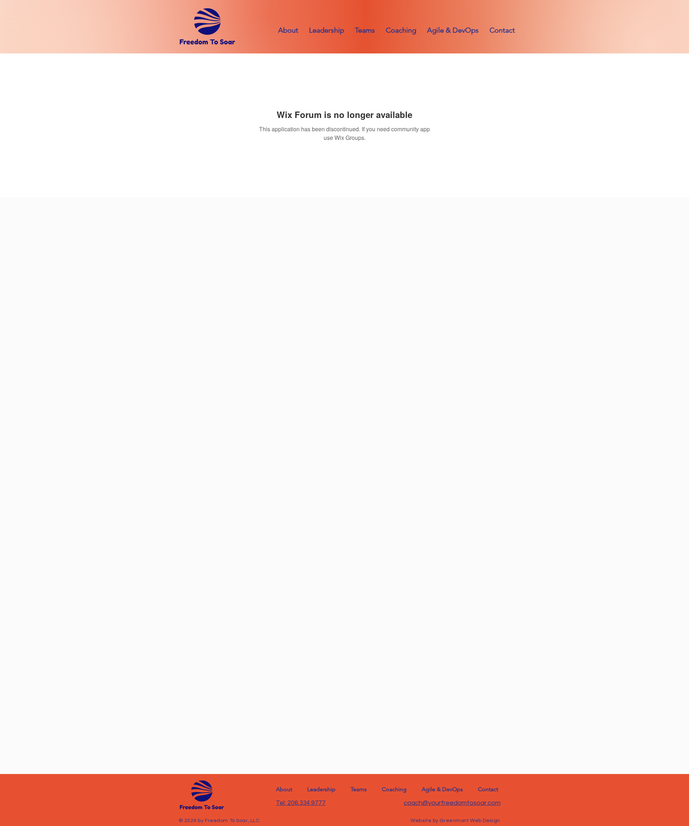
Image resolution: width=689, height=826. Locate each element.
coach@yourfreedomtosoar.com (452, 802)
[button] (502, 30)
